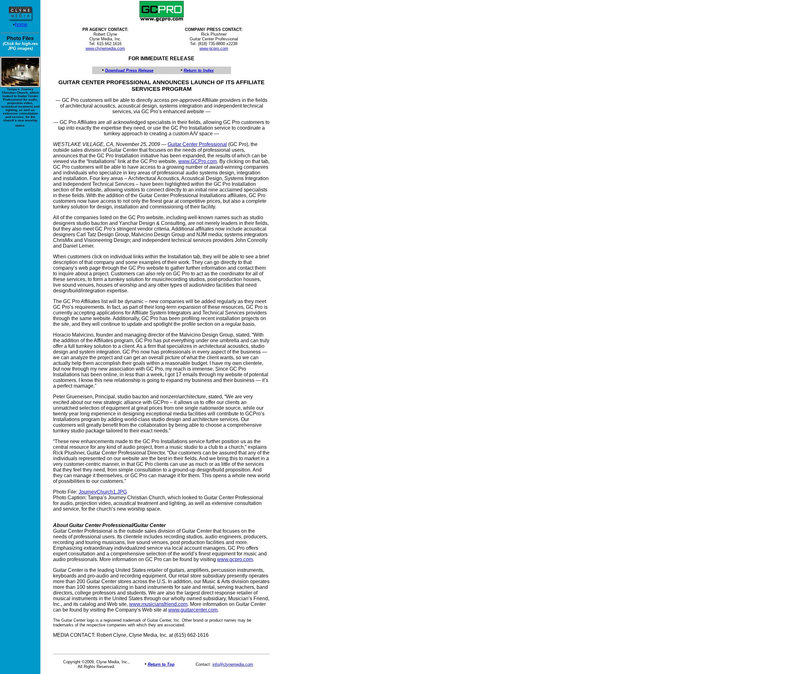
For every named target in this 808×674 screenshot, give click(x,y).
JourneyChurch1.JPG (103, 492)
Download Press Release (129, 70)
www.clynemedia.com (105, 48)
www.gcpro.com (213, 48)
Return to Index (199, 70)
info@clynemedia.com (232, 664)
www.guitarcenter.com (192, 609)
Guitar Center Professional (197, 144)
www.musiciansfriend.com (158, 604)
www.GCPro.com (197, 161)
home (21, 24)
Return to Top (161, 664)
